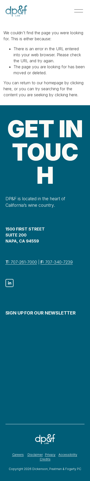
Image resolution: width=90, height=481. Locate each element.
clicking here (66, 94)
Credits (45, 459)
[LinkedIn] (10, 283)
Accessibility (67, 454)
